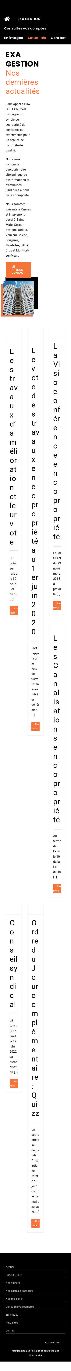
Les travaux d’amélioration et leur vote (14, 446)
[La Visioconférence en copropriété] (57, 332)
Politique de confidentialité (44, 1351)
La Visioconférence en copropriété (56, 441)
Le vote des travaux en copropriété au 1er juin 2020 (35, 491)
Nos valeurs (13, 1282)
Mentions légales (21, 1351)
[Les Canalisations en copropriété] (57, 625)
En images (12, 1314)
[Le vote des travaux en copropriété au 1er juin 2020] (35, 334)
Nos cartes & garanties (19, 1290)
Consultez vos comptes (20, 1306)
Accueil (10, 1267)
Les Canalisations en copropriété (56, 729)
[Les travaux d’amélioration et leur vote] (14, 335)
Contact (11, 1330)
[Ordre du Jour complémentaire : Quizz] (35, 909)
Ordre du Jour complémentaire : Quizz (35, 1018)
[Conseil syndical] (14, 909)
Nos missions (14, 1298)
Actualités (12, 1322)
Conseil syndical (14, 963)
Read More (14, 610)
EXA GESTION (14, 1274)
